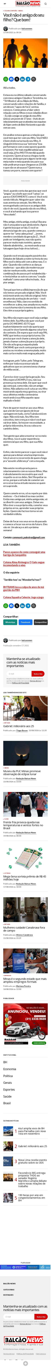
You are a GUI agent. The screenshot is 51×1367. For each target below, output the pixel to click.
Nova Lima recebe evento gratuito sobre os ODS (32, 1161)
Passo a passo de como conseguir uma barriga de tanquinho (24, 553)
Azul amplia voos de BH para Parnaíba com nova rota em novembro (32, 1131)
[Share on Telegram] (28, 79)
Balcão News (9, 1284)
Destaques (8, 1295)
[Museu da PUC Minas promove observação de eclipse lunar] (25, 753)
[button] (5, 3)
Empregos (7, 975)
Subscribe (38, 674)
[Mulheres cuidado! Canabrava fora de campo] (25, 909)
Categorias (8, 1290)
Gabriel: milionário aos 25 (32, 1146)
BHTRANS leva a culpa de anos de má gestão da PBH (23, 588)
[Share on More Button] (25, 1363)
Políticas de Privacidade (20, 683)
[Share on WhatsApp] (5, 79)
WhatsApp (10, 622)
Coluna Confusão (10, 10)
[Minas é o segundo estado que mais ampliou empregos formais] (25, 961)
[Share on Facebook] (11, 79)
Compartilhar (41, 622)
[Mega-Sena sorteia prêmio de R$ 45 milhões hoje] (25, 858)
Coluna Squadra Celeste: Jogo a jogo (23, 597)
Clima (6, 819)
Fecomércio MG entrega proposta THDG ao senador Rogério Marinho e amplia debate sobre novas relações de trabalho (32, 1180)
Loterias (7, 873)
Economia (9, 1069)
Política (8, 1076)
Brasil (7, 1103)
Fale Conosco (41, 1354)
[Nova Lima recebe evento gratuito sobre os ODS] (8, 1161)
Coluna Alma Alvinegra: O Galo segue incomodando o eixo (23, 564)
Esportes (9, 1089)
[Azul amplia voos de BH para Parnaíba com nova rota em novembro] (8, 1131)
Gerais (20, 10)
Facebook (25, 622)
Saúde (7, 1096)
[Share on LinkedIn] (22, 79)
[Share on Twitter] (16, 79)
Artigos (7, 723)
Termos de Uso (35, 681)
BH (5, 1062)
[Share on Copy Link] (33, 79)
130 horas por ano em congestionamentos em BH (31, 1197)
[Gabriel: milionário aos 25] (25, 708)
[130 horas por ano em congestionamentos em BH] (8, 1198)
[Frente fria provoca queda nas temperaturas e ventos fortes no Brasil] (25, 804)
